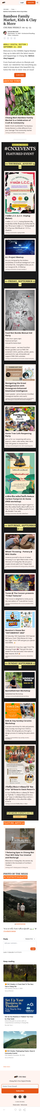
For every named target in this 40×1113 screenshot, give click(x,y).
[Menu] (37, 2)
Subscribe (31, 2)
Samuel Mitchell (13, 31)
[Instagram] (25, 1097)
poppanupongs (20, 924)
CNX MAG (6, 9)
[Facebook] (20, 1097)
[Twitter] (15, 1097)
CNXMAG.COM (20, 816)
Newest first (29, 939)
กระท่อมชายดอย (9, 931)
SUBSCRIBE (20, 75)
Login (22, 2)
